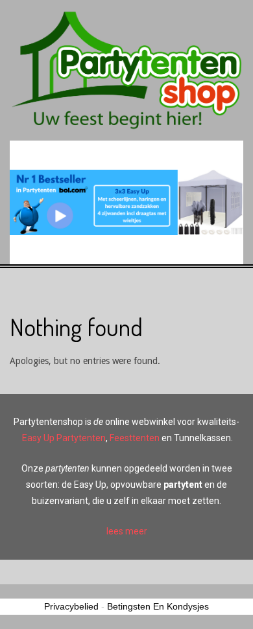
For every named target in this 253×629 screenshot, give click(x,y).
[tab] (126, 531)
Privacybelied (71, 606)
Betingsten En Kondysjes (158, 606)
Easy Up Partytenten (64, 438)
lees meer (126, 531)
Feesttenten (135, 438)
